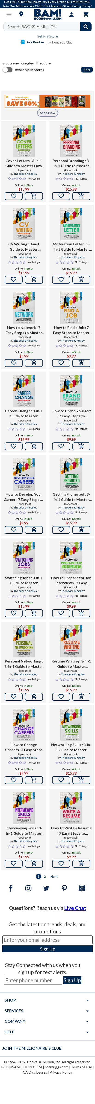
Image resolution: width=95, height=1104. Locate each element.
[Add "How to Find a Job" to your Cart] (81, 363)
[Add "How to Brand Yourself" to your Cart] (81, 446)
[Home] (47, 14)
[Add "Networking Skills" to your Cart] (81, 780)
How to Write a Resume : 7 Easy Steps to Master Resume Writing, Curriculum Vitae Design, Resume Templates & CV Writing (71, 831)
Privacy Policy (61, 1072)
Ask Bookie (35, 42)
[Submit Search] (86, 26)
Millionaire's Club (61, 42)
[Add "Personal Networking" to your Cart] (34, 697)
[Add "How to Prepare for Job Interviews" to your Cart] (81, 613)
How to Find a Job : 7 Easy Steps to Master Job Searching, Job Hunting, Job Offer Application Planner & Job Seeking (71, 330)
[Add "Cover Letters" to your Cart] (34, 196)
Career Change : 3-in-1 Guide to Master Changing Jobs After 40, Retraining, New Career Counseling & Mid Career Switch (23, 414)
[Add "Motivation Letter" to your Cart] (81, 280)
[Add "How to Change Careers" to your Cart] (34, 780)
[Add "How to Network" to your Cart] (34, 363)
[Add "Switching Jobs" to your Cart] (34, 613)
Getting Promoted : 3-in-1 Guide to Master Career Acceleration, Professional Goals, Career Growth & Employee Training (71, 497)
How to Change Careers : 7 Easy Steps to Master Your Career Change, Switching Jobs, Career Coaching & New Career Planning (23, 747)
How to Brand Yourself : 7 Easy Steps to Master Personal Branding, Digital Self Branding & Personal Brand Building (71, 414)
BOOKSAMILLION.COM (21, 1067)
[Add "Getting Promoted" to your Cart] (81, 530)
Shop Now (47, 113)
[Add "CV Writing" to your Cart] (34, 280)
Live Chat (75, 908)
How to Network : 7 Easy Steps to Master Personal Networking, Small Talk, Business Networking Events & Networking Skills (23, 330)
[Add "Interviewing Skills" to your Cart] (34, 864)
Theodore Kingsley (25, 173)
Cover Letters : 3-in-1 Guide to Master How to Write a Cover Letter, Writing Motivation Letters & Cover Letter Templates (23, 163)
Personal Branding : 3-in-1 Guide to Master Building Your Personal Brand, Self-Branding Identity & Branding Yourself (71, 163)
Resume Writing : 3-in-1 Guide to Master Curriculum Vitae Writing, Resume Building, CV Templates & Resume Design (71, 664)
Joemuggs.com (56, 1067)
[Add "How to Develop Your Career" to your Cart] (34, 530)
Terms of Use (81, 1067)
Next (54, 876)
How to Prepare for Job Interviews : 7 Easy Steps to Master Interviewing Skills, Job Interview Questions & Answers (71, 580)
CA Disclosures (35, 1072)
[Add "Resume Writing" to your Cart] (81, 697)
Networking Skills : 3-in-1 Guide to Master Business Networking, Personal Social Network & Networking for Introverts (71, 747)
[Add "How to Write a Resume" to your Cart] (81, 864)
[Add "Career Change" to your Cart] (34, 446)
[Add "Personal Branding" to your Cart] (81, 196)
